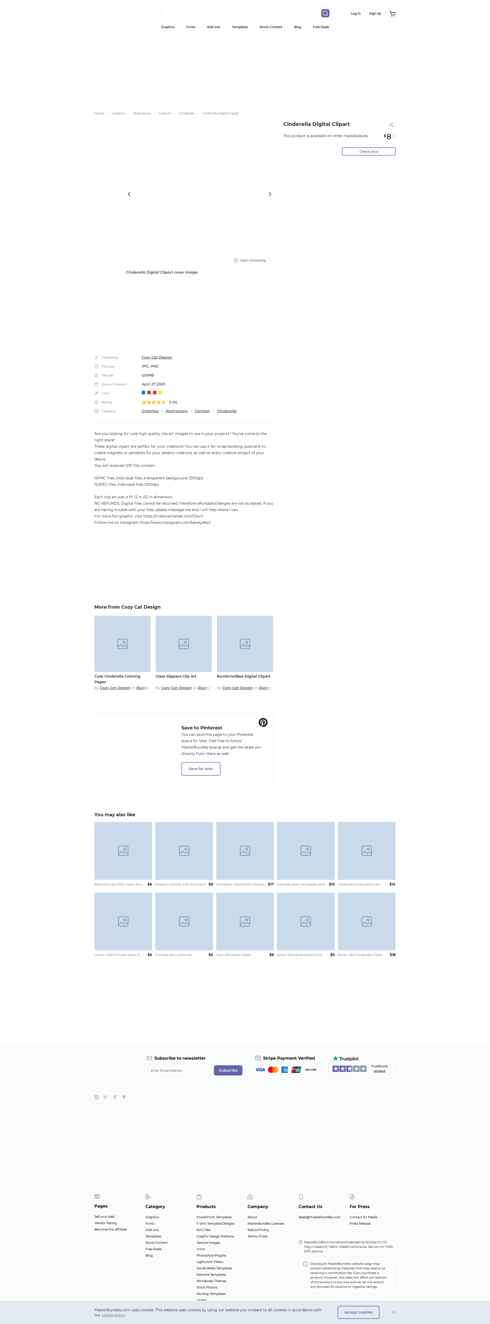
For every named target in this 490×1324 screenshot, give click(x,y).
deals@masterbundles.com (320, 1217)
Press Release (360, 1223)
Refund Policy (258, 1230)
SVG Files (204, 1230)
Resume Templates (211, 1274)
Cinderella (227, 411)
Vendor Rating (105, 1223)
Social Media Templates (214, 1268)
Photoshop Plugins (211, 1255)
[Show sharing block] (391, 124)
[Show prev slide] (129, 194)
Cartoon (202, 411)
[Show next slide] (270, 194)
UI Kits (201, 1300)
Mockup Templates (211, 1294)
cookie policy (113, 1315)
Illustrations (177, 411)
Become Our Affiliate (110, 1229)
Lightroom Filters (210, 1262)
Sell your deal (104, 1217)
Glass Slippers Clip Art (176, 676)
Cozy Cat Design (157, 357)
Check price (369, 151)
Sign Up (375, 13)
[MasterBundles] (111, 13)
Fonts (190, 27)
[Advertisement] (245, 70)
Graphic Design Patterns (215, 1236)
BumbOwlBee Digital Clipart (244, 676)
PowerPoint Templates (214, 1217)
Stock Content (271, 27)
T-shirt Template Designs (216, 1223)
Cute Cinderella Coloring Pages (117, 679)
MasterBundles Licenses (266, 1223)
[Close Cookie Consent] (394, 1312)
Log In (356, 13)
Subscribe (228, 1070)
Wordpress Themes (211, 1281)
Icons (201, 1249)
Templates (240, 27)
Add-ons (213, 27)
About (252, 1217)
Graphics (168, 27)
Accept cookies (359, 1312)
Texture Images (208, 1243)
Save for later (201, 768)
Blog (297, 27)
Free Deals (321, 27)
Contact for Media (363, 1217)
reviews (379, 1071)
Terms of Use (257, 1236)
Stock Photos (207, 1287)
